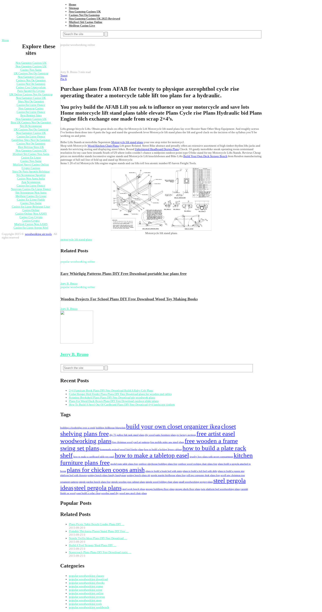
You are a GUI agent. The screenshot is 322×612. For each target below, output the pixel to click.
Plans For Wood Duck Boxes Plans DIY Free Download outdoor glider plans (114, 401)
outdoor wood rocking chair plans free (197, 464)
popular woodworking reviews (87, 596)
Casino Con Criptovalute (31, 87)
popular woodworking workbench (89, 607)
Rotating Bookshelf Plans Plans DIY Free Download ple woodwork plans (112, 397)
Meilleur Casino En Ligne (31, 196)
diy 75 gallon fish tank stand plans (127, 435)
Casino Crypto (31, 220)
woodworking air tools (38, 234)
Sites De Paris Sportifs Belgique (31, 171)
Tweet (63, 75)
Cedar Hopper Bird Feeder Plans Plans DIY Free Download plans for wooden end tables (120, 394)
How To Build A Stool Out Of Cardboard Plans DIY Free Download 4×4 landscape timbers (122, 404)
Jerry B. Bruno (69, 283)
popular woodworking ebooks (86, 582)
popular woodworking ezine (85, 589)
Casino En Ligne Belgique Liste (31, 206)
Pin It (63, 79)
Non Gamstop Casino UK (31, 98)
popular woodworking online (86, 593)
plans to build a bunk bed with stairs (163, 471)
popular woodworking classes (86, 575)
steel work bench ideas (133, 489)
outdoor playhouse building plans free (158, 464)
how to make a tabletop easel (152, 455)
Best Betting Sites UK (31, 147)
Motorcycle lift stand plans (127, 142)
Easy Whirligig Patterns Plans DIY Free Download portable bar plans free (123, 273)
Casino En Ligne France (31, 105)
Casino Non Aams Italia (31, 178)
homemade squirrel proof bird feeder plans (121, 449)
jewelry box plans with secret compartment (211, 456)
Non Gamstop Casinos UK (85, 11)
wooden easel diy (110, 493)
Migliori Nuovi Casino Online (31, 164)
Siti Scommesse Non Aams (30, 192)
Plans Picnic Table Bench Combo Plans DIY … (96, 524)
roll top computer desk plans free (203, 475)
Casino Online (30, 210)
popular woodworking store (85, 600)
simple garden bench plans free (95, 482)
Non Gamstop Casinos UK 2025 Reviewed (94, 18)
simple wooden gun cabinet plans (128, 482)
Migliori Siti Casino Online (85, 22)
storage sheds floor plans (187, 489)
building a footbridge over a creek (77, 428)
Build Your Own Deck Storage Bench (205, 156)
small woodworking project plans (196, 482)
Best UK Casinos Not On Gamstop (31, 122)
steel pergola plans (98, 487)
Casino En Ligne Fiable (31, 199)
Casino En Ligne (31, 157)
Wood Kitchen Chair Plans (103, 145)
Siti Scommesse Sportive (31, 175)
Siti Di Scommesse (31, 126)
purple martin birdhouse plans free (168, 475)
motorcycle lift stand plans (76, 239)
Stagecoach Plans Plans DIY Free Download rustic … (100, 552)
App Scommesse (31, 182)
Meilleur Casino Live (82, 25)
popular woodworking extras (86, 586)
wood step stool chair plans (133, 493)
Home (72, 4)
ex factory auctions (186, 435)
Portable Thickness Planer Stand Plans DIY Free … (99, 531)
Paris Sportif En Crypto (31, 91)
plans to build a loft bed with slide (200, 471)
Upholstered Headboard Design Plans (157, 149)
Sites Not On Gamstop (31, 101)
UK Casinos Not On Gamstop (31, 73)
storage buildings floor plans (160, 489)
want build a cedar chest (88, 493)
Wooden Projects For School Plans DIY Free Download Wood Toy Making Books (129, 299)
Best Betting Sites (31, 115)
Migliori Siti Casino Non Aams (31, 154)
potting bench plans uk (138, 475)
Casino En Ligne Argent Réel (31, 227)
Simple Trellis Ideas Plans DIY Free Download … (98, 538)
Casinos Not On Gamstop (84, 15)
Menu (5, 40)
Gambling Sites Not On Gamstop (31, 140)
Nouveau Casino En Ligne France (31, 189)
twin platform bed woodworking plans (220, 489)
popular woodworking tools (85, 603)
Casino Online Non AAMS (31, 213)
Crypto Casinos (31, 168)
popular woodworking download (88, 579)
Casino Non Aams (30, 69)
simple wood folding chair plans (162, 482)
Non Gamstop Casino (31, 108)
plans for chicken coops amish (106, 469)
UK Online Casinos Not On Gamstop (31, 94)
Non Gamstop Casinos (31, 76)
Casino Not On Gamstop (31, 83)
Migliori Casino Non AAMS (31, 224)
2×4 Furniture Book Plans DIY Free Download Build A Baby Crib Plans (111, 390)
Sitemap (74, 8)
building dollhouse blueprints (111, 428)
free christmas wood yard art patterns (131, 442)
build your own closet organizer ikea (173, 426)
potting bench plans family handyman (107, 475)
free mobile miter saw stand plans (167, 442)
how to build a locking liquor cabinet (163, 449)
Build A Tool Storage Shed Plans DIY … (92, 545)
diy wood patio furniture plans (160, 435)
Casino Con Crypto (30, 217)
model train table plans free (124, 464)
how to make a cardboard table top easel (93, 456)
